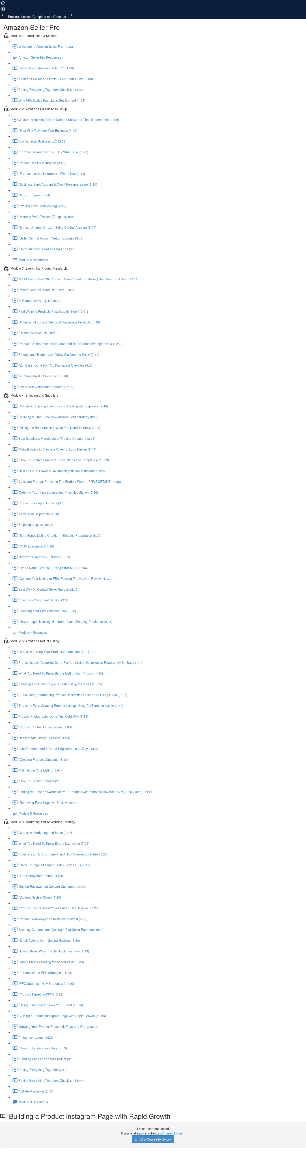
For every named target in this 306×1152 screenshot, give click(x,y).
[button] (2, 4)
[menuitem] (2, 10)
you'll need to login (171, 1133)
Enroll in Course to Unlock (153, 1139)
